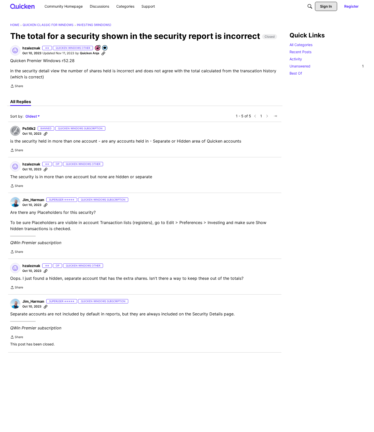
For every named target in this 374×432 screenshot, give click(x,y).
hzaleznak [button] (31, 48)
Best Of (296, 73)
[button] (15, 50)
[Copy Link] (103, 53)
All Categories (301, 45)
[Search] (309, 6)
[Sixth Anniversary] (98, 48)
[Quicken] (22, 6)
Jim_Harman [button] (33, 200)
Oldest (31, 116)
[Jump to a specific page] (275, 116)
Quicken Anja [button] (89, 53)
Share (16, 86)
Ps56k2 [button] (29, 128)
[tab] (20, 101)
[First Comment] (105, 48)
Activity (296, 59)
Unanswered (327, 66)
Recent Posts (300, 52)
